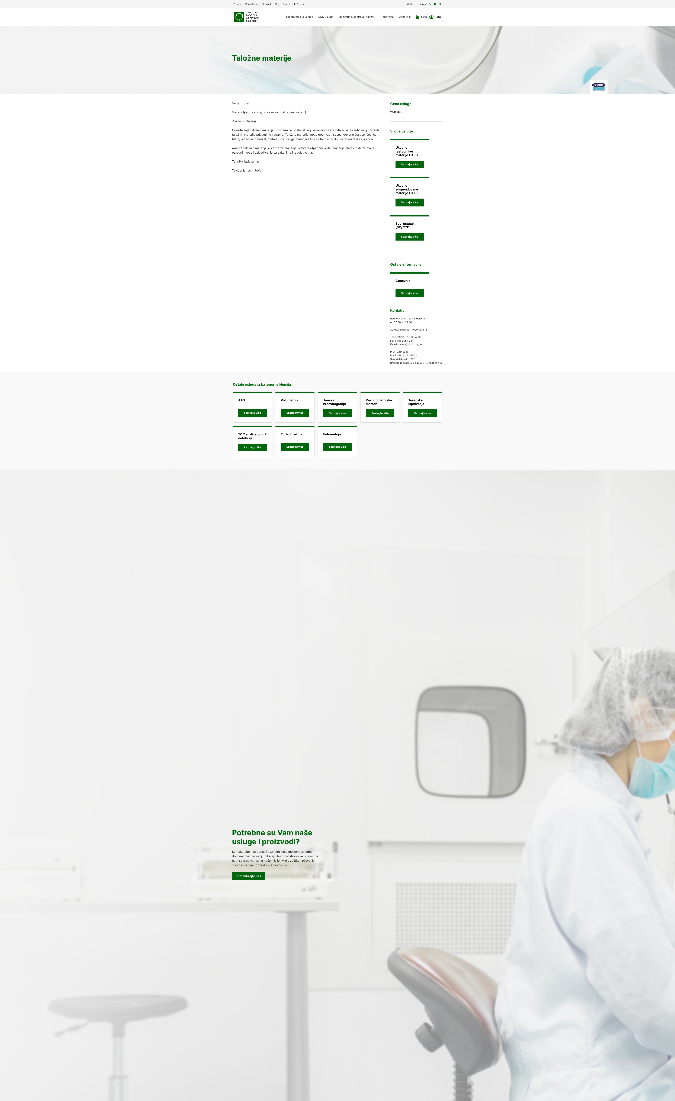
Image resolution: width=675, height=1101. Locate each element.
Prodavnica (387, 16)
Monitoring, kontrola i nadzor (356, 16)
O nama (237, 4)
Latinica (422, 4)
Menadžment (251, 4)
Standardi (266, 4)
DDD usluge (325, 16)
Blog (277, 4)
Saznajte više (409, 164)
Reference (299, 4)
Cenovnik (405, 16)
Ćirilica (410, 4)
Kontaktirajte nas (248, 876)
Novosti (287, 4)
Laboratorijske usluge (299, 16)
